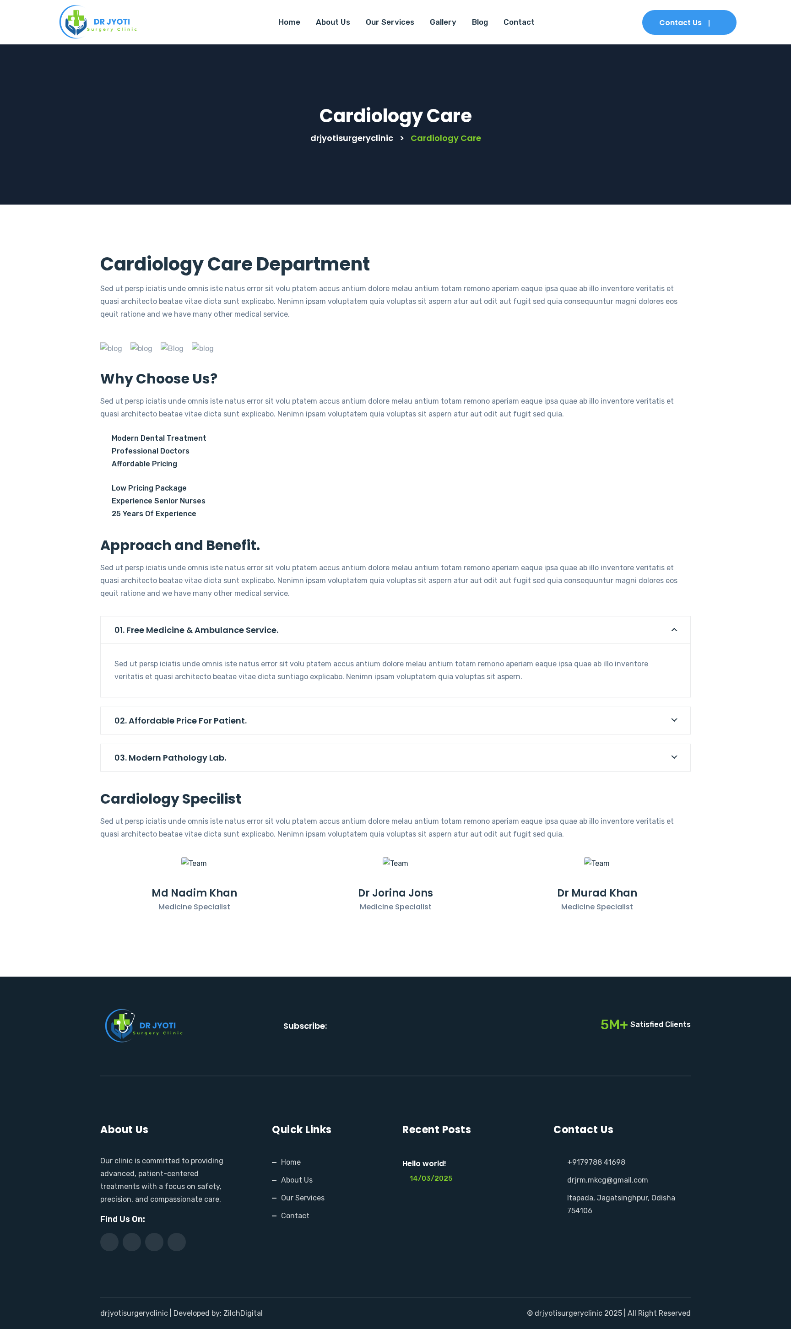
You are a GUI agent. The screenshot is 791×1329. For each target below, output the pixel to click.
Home (289, 22)
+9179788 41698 (596, 1162)
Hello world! (424, 1163)
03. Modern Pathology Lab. (170, 757)
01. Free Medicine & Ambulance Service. (196, 630)
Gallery (443, 22)
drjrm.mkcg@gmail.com (607, 1180)
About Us (333, 22)
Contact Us (680, 22)
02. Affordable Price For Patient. (180, 720)
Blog (480, 22)
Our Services (390, 22)
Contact (519, 22)
